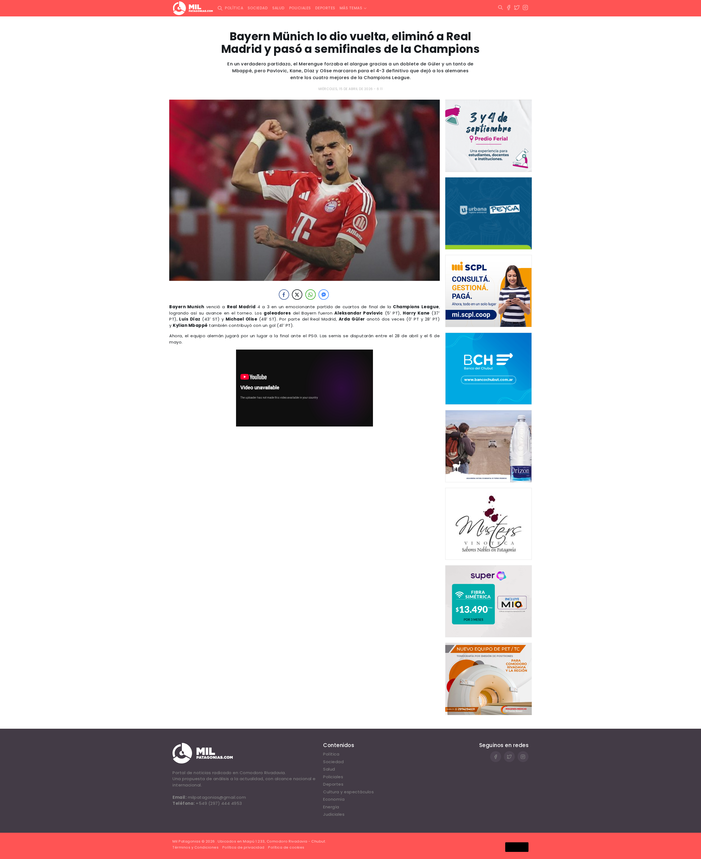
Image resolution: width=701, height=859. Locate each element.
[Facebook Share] (284, 294)
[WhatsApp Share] (310, 294)
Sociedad (258, 8)
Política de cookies (286, 847)
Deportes (325, 8)
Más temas (351, 8)
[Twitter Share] (297, 294)
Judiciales (333, 814)
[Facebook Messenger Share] (323, 294)
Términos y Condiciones (196, 847)
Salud (278, 8)
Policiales (300, 8)
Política (234, 8)
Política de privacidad (243, 847)
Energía (331, 807)
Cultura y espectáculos (348, 792)
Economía (333, 799)
